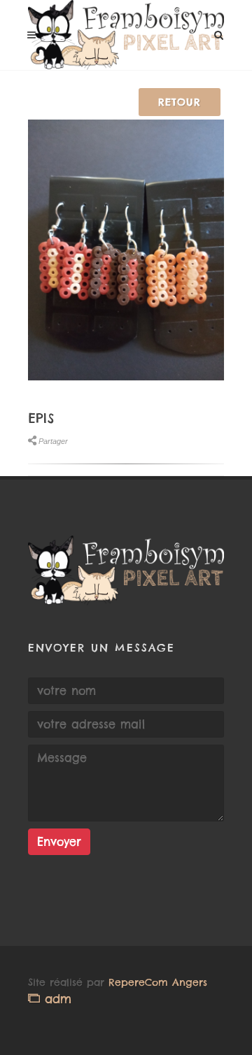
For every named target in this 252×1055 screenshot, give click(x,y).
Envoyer (59, 842)
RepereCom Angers (157, 982)
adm (55, 998)
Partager (53, 441)
